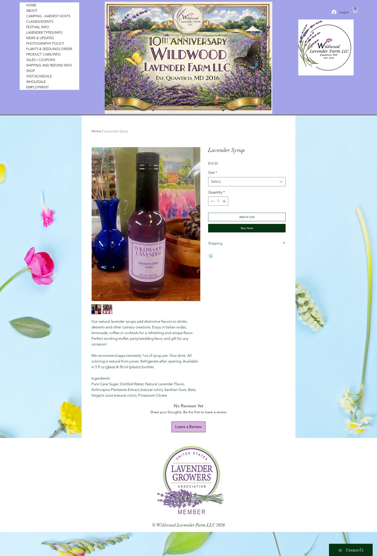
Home (96, 131)
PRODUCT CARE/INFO (43, 54)
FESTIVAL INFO (37, 27)
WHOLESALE (36, 82)
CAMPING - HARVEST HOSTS (48, 16)
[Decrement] (212, 201)
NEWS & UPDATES (40, 38)
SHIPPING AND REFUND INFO (49, 65)
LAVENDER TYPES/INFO (44, 32)
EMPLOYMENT (37, 87)
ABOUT (31, 11)
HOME (31, 5)
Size (212, 172)
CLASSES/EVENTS (39, 21)
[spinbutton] (218, 201)
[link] (355, 10)
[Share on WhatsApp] (211, 256)
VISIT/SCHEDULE (39, 76)
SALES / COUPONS (40, 60)
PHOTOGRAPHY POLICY (45, 43)
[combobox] (247, 181)
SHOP (30, 71)
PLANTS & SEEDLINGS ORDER (49, 49)
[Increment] (224, 201)
